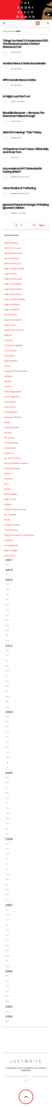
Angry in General (11, 309)
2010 (9, 711)
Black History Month (14, 330)
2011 (9, 645)
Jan (7, 564)
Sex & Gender (10, 514)
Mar (7, 630)
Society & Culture (12, 524)
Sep (6, 599)
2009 (9, 772)
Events (7, 366)
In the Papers (10, 401)
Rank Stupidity (10, 494)
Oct (7, 594)
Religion (8, 504)
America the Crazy (18, 213)
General (7, 381)
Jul (7, 574)
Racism (7, 489)
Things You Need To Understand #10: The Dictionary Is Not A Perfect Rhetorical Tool (25, 44)
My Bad (7, 432)
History (7, 386)
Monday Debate (11, 427)
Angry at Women (12, 304)
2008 (9, 839)
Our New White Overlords (16, 463)
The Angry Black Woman (26, 10)
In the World (9, 407)
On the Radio (16, 69)
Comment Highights (13, 345)
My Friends (9, 437)
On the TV (9, 453)
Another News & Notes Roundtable (24, 63)
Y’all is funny (9, 555)
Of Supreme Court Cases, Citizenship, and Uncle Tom (26, 150)
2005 (9, 1006)
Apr (7, 625)
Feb (6, 635)
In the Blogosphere (12, 391)
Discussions (16, 52)
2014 (9, 569)
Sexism (7, 519)
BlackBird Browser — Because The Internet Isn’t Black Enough (23, 114)
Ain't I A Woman (11, 258)
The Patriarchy (11, 530)
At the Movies (10, 314)
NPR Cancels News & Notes (19, 80)
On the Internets (11, 442)
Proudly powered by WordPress (16, 1076)
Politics (14, 157)
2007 (9, 905)
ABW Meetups (16, 138)
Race (6, 483)
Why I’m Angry (11, 550)
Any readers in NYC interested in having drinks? (22, 170)
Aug (7, 605)
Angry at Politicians (13, 284)
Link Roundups (10, 412)
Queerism (8, 478)
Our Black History (12, 458)
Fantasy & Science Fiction (15, 371)
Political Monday (12, 468)
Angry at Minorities (13, 278)
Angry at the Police (12, 294)
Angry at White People (14, 299)
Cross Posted (10, 350)
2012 (9, 579)
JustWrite (26, 1061)
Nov (7, 589)
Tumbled (8, 540)
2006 (9, 971)
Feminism (8, 376)
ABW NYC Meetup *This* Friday (22, 132)
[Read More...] (5, 52)
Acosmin (26, 1080)
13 (34, 225)
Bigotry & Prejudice (13, 319)
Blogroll (8, 335)
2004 (9, 1016)
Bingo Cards (9, 325)
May (7, 620)
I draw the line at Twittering (19, 188)
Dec (7, 584)
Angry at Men (10, 273)
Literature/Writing (12, 417)
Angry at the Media (13, 289)
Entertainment (10, 360)
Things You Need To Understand (19, 535)
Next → (43, 225)
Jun (7, 615)
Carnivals (8, 340)
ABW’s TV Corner (18, 101)
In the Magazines (12, 396)
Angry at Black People (14, 268)
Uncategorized (11, 545)
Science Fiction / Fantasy (15, 509)
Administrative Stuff (20, 177)
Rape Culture (10, 499)
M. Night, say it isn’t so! (16, 96)
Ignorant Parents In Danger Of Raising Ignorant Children (26, 206)
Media (7, 422)
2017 (9, 560)
